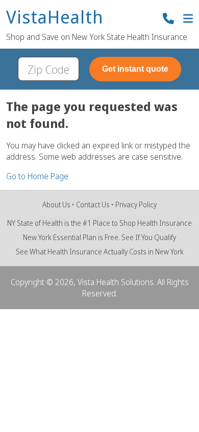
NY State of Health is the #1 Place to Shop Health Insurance (99, 223)
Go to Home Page (37, 176)
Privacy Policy (136, 204)
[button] (188, 20)
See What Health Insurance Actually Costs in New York (100, 251)
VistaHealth (55, 18)
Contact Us (93, 204)
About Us (56, 204)
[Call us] (168, 20)
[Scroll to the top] (22, 409)
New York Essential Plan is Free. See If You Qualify (99, 237)
